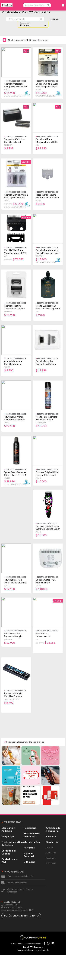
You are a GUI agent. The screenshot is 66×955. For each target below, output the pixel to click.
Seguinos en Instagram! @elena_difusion (25, 742)
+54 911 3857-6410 (12, 907)
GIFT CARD (51, 863)
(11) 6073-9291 (11, 904)
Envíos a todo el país (17, 882)
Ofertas (49, 847)
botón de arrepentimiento (21, 915)
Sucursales (51, 852)
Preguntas (51, 858)
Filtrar (54, 19)
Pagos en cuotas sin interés (20, 876)
